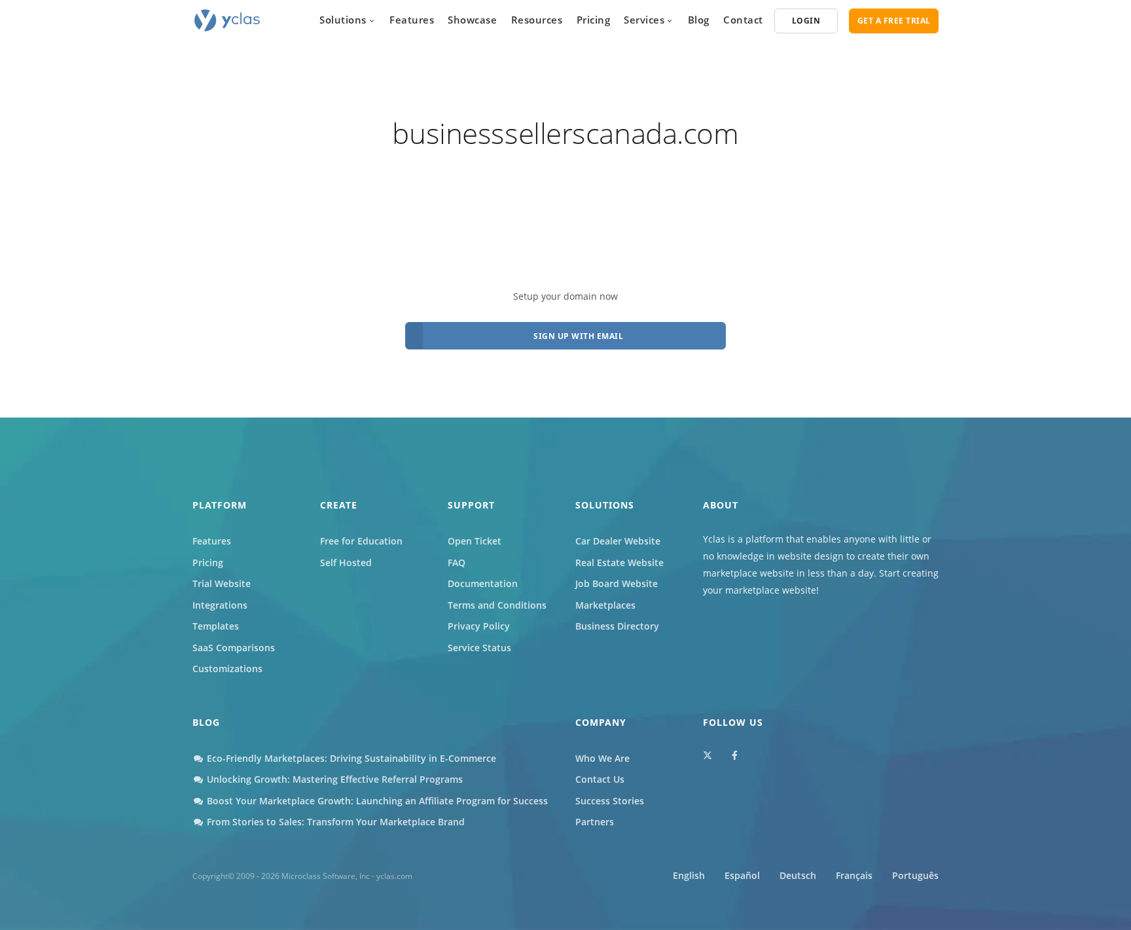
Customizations (227, 668)
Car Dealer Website (617, 541)
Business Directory (617, 626)
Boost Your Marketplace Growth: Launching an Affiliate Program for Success (376, 801)
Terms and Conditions (497, 605)
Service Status (479, 647)
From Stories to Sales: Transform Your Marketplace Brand (334, 821)
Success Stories (609, 801)
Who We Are (602, 758)
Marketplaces (605, 605)
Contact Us (599, 779)
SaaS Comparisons (233, 647)
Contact (743, 19)
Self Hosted (346, 562)
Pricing (594, 19)
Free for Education (361, 541)
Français (854, 875)
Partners (594, 821)
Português (915, 875)
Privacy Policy (479, 626)
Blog (698, 19)
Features (411, 19)
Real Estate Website (619, 562)
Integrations (219, 605)
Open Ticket (474, 541)
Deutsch (798, 875)
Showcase (472, 19)
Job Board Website (616, 583)
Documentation (483, 583)
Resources (537, 19)
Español (742, 875)
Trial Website (221, 583)
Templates (215, 626)
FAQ (456, 562)
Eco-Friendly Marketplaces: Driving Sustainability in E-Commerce (350, 758)
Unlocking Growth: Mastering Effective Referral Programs (333, 779)
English (689, 875)
